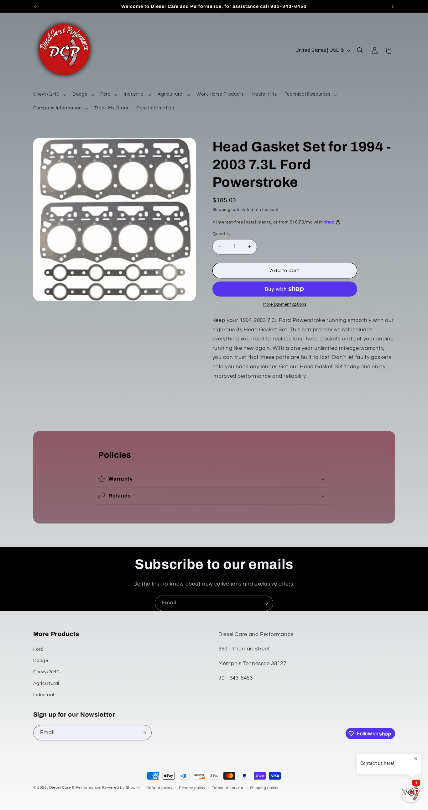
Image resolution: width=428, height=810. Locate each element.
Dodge (40, 660)
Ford (38, 649)
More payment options (284, 304)
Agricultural (46, 683)
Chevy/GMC (46, 672)
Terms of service (227, 788)
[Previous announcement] (35, 6)
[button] (49, 95)
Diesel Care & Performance (75, 787)
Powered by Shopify (121, 787)
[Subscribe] (265, 603)
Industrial (43, 694)
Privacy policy (192, 788)
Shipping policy (264, 788)
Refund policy (159, 788)
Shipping (221, 210)
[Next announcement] (393, 6)
